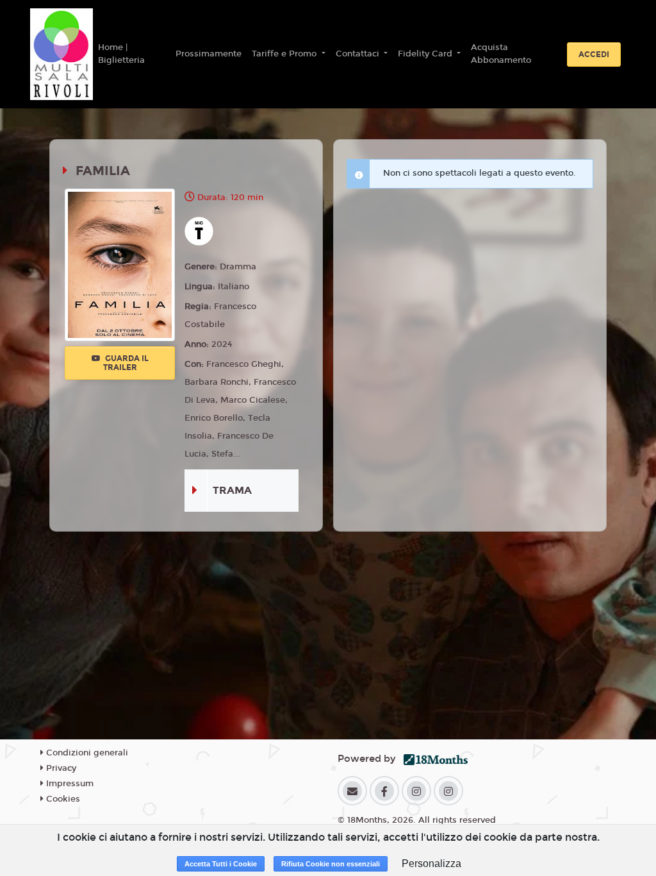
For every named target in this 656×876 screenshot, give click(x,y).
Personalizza (431, 863)
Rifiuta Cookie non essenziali (330, 864)
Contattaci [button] (359, 54)
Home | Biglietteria (121, 53)
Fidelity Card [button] (426, 54)
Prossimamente (209, 54)
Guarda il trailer (126, 363)
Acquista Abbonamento (501, 53)
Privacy (60, 768)
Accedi (593, 54)
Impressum (69, 784)
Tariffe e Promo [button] (285, 54)
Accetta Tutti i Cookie (220, 864)
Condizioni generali (86, 753)
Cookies (62, 799)
